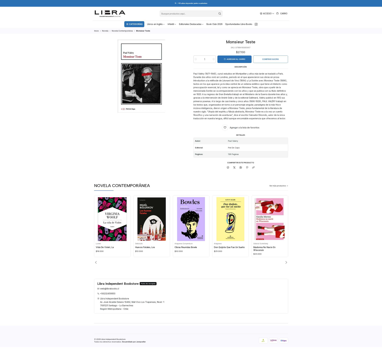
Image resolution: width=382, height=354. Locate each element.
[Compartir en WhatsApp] (240, 167)
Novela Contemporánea (122, 31)
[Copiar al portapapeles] (253, 167)
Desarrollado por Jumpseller (134, 342)
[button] (134, 24)
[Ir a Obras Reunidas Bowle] (191, 219)
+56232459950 (107, 293)
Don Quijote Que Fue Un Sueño (229, 247)
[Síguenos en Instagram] (256, 24)
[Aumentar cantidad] (213, 59)
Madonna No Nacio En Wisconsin (264, 248)
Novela (105, 31)
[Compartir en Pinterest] (247, 167)
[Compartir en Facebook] (228, 167)
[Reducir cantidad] (196, 59)
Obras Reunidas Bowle (186, 247)
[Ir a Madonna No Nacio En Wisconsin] (269, 219)
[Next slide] (286, 262)
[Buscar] (219, 14)
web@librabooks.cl (109, 288)
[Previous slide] (96, 262)
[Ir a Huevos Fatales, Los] (151, 219)
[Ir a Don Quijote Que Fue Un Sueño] (230, 219)
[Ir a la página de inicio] (110, 13)
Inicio (96, 31)
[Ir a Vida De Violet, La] (112, 219)
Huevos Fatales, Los (145, 247)
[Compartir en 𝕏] (234, 167)
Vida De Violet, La (105, 247)
